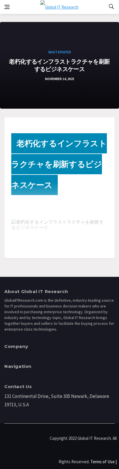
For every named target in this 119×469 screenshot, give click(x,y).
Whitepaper (59, 52)
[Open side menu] (7, 7)
